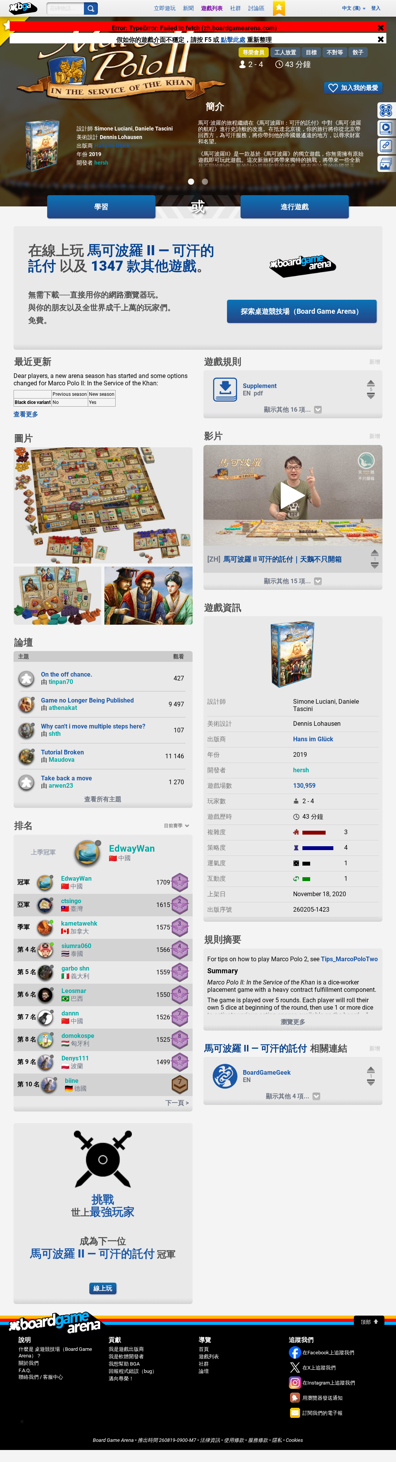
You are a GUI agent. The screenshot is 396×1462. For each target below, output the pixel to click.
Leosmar (73, 991)
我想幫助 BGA (124, 1364)
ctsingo (71, 901)
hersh (101, 163)
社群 (235, 8)
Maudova (62, 759)
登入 (376, 8)
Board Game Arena (113, 1440)
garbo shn (75, 968)
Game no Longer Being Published (87, 700)
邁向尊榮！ (121, 1378)
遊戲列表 (212, 8)
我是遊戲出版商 (126, 1349)
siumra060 (76, 946)
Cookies (294, 1440)
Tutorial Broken (62, 752)
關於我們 (29, 1363)
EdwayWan (132, 848)
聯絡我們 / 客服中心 (41, 1377)
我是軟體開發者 (126, 1356)
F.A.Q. (25, 1370)
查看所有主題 (102, 799)
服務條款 (258, 1440)
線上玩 (103, 1288)
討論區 (256, 8)
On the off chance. (66, 674)
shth (55, 733)
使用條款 (234, 1440)
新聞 (188, 8)
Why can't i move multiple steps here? (93, 726)
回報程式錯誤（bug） (133, 1371)
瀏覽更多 (293, 1022)
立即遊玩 (165, 8)
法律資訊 (210, 1440)
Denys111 (75, 1058)
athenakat (63, 707)
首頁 (204, 1349)
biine (72, 1080)
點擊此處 (234, 43)
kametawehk (79, 923)
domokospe (77, 1035)
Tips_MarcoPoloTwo (349, 959)
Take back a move (66, 778)
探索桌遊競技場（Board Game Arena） (302, 311)
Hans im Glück (112, 146)
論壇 (204, 1371)
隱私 (277, 1440)
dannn (70, 1013)
